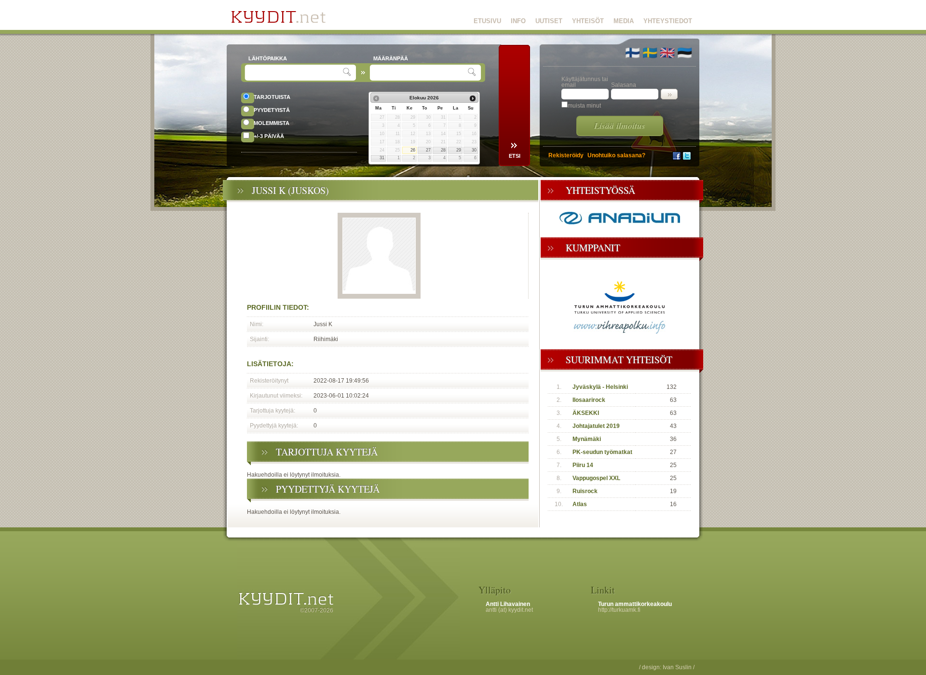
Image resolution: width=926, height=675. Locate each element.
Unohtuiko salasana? (616, 155)
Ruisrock (585, 491)
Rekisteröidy (566, 155)
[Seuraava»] (472, 98)
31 (382, 157)
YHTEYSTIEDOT (667, 21)
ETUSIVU (487, 21)
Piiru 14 (582, 465)
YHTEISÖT (588, 21)
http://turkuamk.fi (619, 609)
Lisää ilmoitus (619, 126)
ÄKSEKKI (585, 413)
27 (428, 150)
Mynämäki (586, 439)
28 (443, 150)
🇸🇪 (649, 52)
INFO (518, 21)
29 (458, 150)
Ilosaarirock (588, 400)
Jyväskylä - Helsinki (600, 387)
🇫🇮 (632, 52)
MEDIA (623, 21)
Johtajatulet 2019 (596, 426)
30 (474, 150)
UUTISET (548, 21)
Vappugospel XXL (596, 478)
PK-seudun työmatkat (602, 452)
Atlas (579, 504)
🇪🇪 (684, 52)
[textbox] (294, 72)
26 (412, 150)
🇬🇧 (667, 52)
